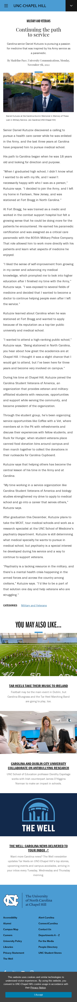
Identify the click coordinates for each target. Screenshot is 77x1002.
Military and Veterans (34, 605)
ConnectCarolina (48, 923)
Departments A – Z (49, 935)
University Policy (12, 941)
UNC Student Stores (50, 953)
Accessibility (10, 917)
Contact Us (44, 929)
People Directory (47, 947)
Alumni (7, 923)
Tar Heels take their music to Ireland (38, 686)
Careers (7, 935)
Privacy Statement (13, 953)
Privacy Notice (38, 987)
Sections (71, 5)
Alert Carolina (46, 917)
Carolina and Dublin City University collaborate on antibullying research (38, 765)
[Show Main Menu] (6, 5)
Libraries (8, 947)
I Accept (38, 994)
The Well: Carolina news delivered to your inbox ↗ (38, 848)
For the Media (46, 941)
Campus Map (10, 929)
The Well (8, 959)
